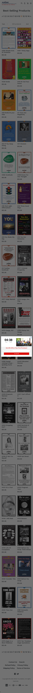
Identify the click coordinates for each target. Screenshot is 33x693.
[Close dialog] (31, 337)
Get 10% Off (16, 353)
